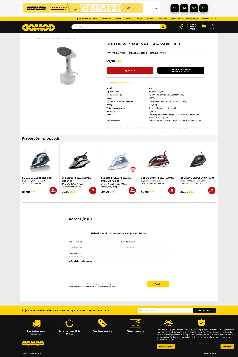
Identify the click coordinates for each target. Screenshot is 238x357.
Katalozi (150, 19)
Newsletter (162, 19)
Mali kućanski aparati (48, 38)
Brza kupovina (181, 70)
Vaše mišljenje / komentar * (81, 261)
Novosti (118, 19)
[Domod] (38, 26)
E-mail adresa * (128, 242)
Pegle (73, 38)
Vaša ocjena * (75, 253)
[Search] (163, 26)
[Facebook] (212, 18)
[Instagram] (215, 18)
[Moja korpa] (203, 27)
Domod (36, 38)
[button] (100, 44)
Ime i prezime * (75, 242)
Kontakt (205, 19)
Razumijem (227, 347)
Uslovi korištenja (210, 353)
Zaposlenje (175, 19)
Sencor (152, 88)
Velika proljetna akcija (88, 19)
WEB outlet (106, 19)
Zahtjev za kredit (191, 19)
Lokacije (139, 19)
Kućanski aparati (63, 38)
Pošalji (158, 284)
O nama (128, 19)
